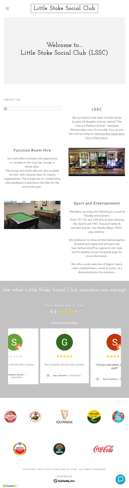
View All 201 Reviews (64, 322)
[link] (64, 9)
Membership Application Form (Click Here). (105, 136)
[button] (13, 8)
